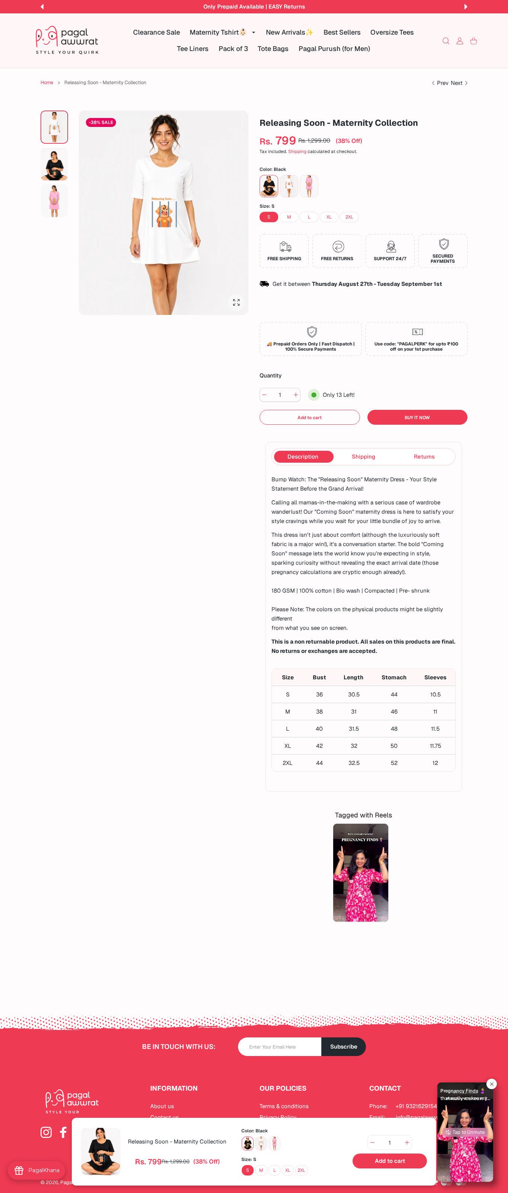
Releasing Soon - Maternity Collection (177, 1141)
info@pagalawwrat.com (426, 1117)
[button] (42, 7)
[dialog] (446, 40)
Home (47, 82)
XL (329, 217)
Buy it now (417, 418)
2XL (349, 217)
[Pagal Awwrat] (67, 40)
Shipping (297, 151)
